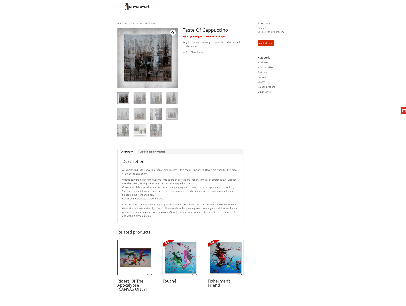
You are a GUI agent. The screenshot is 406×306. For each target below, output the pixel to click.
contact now (265, 43)
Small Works (131, 23)
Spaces (261, 81)
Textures (262, 72)
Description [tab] (127, 151)
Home (120, 23)
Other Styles (264, 91)
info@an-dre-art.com (273, 31)
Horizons (262, 76)
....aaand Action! (266, 86)
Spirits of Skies (265, 67)
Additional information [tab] (153, 151)
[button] (173, 33)
